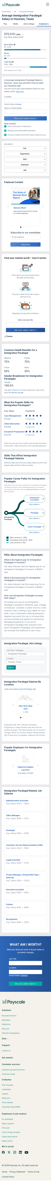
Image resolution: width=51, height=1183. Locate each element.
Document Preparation (14, 432)
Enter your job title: (25, 320)
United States (6, 11)
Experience (24, 154)
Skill (25, 159)
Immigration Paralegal (26, 11)
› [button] (43, 206)
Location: (8, 97)
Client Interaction (12, 424)
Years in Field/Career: (13, 108)
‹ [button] (8, 206)
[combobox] (25, 100)
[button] (5, 23)
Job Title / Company (15, 650)
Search (11, 667)
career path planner (32, 489)
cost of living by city (27, 689)
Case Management (12, 416)
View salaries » (34, 504)
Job (15, 11)
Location (10, 658)
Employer (25, 165)
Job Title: (13, 959)
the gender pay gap (16, 392)
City (24, 148)
